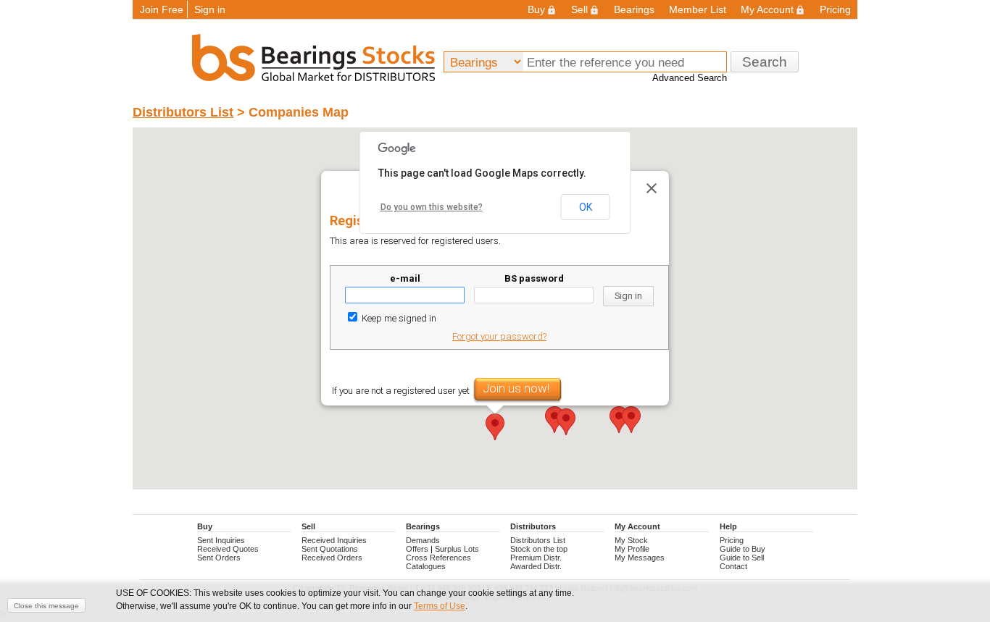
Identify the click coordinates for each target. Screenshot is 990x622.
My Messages (640, 557)
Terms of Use (439, 606)
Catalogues (426, 566)
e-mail (405, 278)
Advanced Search (689, 77)
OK (585, 207)
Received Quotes (228, 549)
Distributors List (183, 112)
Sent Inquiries (221, 540)
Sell (579, 9)
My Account (767, 9)
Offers (417, 549)
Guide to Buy (742, 549)
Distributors (533, 526)
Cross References (438, 557)
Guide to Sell (742, 557)
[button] (566, 421)
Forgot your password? (499, 336)
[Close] (651, 188)
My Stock (631, 540)
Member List (697, 9)
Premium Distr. (536, 557)
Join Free (161, 9)
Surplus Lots (457, 549)
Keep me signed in (397, 318)
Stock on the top (538, 549)
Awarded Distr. (536, 566)
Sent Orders (219, 557)
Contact (733, 566)
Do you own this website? (431, 207)
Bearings (634, 9)
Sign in (209, 9)
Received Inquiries (334, 540)
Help (728, 526)
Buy (536, 9)
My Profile (632, 549)
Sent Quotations (329, 549)
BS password (534, 278)
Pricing (835, 9)
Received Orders (331, 557)
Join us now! (516, 388)
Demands (423, 540)
